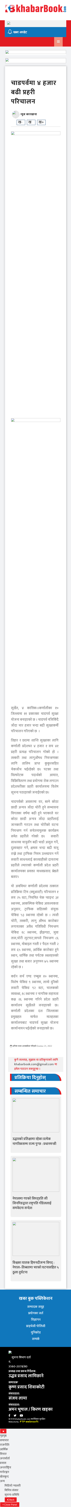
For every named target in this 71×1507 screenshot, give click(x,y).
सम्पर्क (36, 1339)
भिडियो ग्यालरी (13, 1485)
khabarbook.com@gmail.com (34, 1064)
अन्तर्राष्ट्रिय (5, 1467)
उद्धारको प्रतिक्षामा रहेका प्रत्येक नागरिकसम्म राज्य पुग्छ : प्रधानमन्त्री (34, 1141)
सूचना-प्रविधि (12, 1494)
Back (11, 1499)
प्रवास (3, 1463)
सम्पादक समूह (35, 1306)
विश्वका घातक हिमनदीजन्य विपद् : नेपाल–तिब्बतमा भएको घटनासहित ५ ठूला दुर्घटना (35, 1267)
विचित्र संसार (11, 1490)
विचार (3, 1453)
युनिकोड (36, 1332)
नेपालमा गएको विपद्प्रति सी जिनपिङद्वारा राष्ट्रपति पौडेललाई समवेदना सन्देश (31, 1203)
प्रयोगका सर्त (35, 1313)
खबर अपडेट (19, 32)
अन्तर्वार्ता (5, 1458)
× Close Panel (9, 1504)
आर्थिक (4, 1449)
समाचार (4, 1440)
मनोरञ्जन (4, 1472)
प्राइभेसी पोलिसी (35, 1326)
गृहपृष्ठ (3, 1435)
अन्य (2, 1481)
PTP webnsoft (29, 1421)
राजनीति (4, 1444)
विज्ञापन (36, 1319)
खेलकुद (4, 1476)
